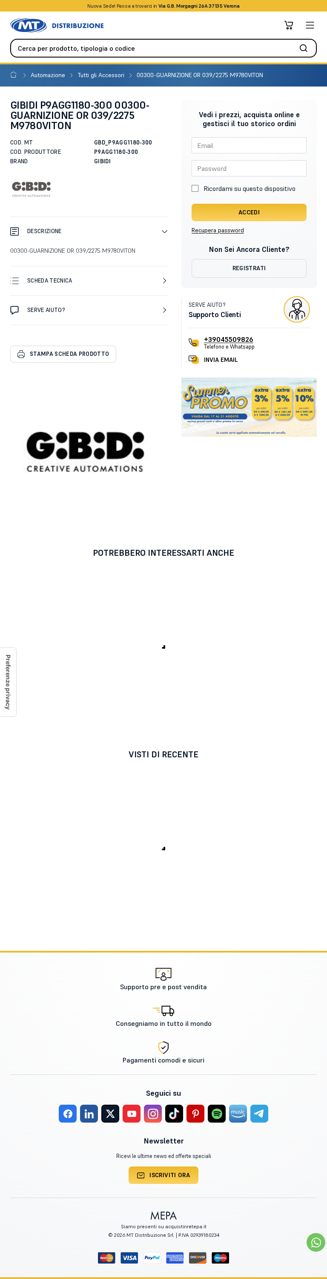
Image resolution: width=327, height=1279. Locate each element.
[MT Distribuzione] (56, 25)
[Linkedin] (89, 1114)
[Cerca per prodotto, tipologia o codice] (306, 48)
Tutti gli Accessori (102, 75)
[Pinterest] (195, 1114)
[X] (110, 1114)
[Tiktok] (174, 1114)
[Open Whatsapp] (316, 1242)
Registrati (249, 268)
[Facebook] (68, 1114)
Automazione (49, 75)
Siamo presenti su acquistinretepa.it (164, 1226)
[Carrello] (288, 25)
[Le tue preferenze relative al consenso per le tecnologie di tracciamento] (8, 682)
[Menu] (310, 25)
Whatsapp (209, 6)
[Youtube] (132, 1114)
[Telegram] (259, 1114)
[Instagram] (153, 1114)
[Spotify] (217, 1114)
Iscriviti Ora (169, 1175)
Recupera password (218, 230)
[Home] (15, 75)
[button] (89, 231)
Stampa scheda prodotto (69, 354)
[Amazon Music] (238, 1114)
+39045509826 (228, 339)
